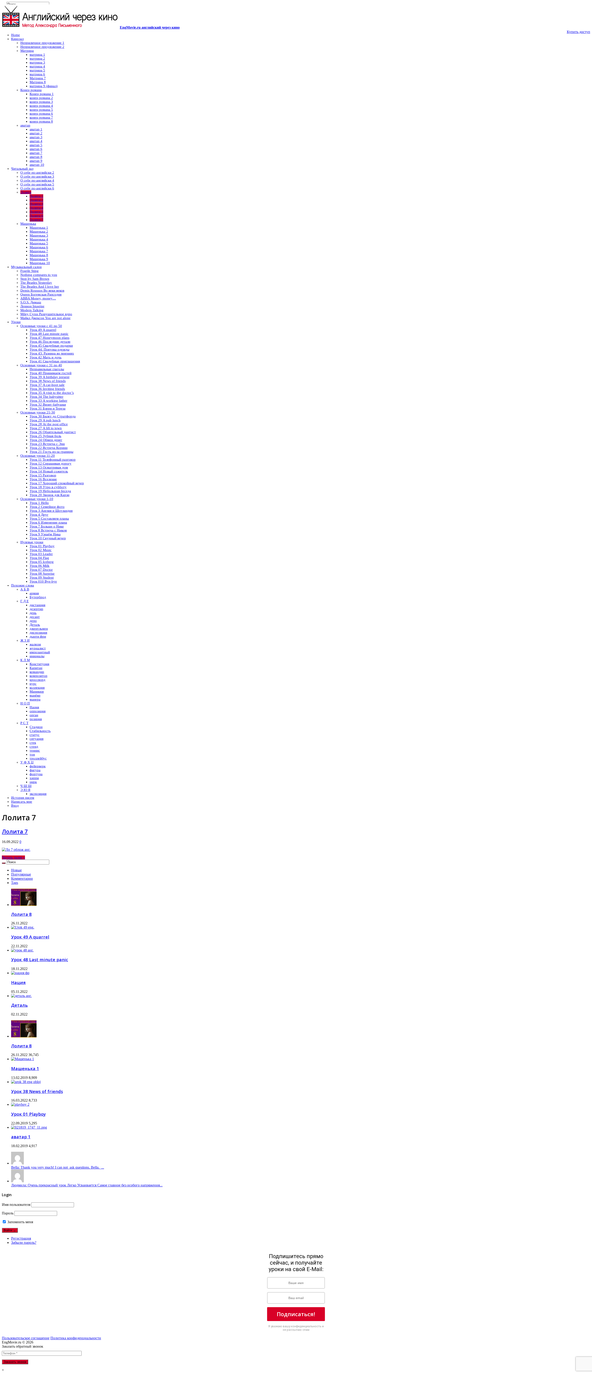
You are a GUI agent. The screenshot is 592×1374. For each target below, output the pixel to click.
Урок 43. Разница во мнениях (52, 353)
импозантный (40, 652)
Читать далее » (13, 857)
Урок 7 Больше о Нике (47, 526)
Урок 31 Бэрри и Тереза (47, 408)
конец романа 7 (41, 117)
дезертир (36, 609)
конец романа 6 (41, 113)
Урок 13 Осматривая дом (49, 467)
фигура (35, 770)
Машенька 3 (39, 235)
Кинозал (17, 39)
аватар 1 (36, 129)
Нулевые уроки (31, 542)
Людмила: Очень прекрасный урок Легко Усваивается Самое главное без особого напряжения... (87, 1185)
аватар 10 (37, 165)
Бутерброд (38, 597)
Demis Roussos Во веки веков (42, 290)
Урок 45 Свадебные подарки (51, 345)
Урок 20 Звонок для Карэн (49, 495)
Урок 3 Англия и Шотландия (51, 511)
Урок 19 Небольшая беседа (50, 491)
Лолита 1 (36, 196)
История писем (22, 798)
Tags (14, 883)
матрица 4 (37, 66)
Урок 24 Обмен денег (46, 440)
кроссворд (37, 680)
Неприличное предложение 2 (42, 47)
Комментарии (22, 878)
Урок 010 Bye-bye (43, 581)
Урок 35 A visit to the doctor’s (52, 393)
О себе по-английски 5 (37, 184)
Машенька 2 (39, 231)
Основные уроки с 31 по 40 (41, 365)
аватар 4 (36, 141)
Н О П (25, 703)
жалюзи (35, 644)
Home (15, 35)
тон (32, 754)
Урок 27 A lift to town (46, 428)
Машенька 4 (39, 239)
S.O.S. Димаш (30, 302)
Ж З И (25, 640)
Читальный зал (22, 168)
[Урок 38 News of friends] (26, 1082)
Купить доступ (578, 32)
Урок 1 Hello (39, 503)
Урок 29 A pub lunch (45, 420)
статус (35, 735)
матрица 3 (37, 62)
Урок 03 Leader (41, 554)
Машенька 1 (39, 227)
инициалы (37, 656)
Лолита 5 (36, 212)
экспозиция (38, 794)
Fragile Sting (29, 271)
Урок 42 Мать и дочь (46, 357)
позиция (36, 719)
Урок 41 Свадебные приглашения (55, 361)
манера (35, 699)
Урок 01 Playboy (42, 546)
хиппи (34, 778)
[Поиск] (4, 863)
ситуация (36, 739)
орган (34, 715)
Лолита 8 (21, 914)
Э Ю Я (25, 790)
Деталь (35, 625)
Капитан (36, 668)
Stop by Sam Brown (34, 279)
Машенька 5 (39, 243)
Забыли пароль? (23, 1242)
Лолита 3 (36, 204)
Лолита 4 (36, 208)
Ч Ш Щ (25, 786)
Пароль (7, 1213)
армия (34, 593)
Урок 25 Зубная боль (45, 436)
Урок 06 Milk (39, 566)
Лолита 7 (36, 220)
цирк (33, 782)
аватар (25, 125)
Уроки (16, 322)
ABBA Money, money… (38, 298)
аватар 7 (36, 153)
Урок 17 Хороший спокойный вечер (57, 483)
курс (33, 683)
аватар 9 (36, 161)
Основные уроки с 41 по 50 (41, 326)
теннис (35, 750)
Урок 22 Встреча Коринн (49, 448)
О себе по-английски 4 (37, 180)
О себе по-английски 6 (37, 188)
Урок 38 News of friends (48, 381)
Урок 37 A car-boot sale (47, 385)
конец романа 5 (41, 109)
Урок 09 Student (42, 577)
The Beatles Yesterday (36, 282)
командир (37, 672)
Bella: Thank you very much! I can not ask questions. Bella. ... (57, 1167)
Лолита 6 (36, 216)
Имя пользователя (16, 1205)
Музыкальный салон (26, 267)
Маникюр (37, 691)
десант (35, 617)
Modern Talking (31, 310)
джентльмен (39, 628)
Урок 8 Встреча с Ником (48, 530)
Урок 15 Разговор (43, 475)
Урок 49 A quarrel (43, 330)
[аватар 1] (29, 1127)
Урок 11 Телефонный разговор (53, 459)
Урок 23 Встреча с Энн (47, 444)
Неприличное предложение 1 (42, 43)
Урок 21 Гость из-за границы (51, 452)
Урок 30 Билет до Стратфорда (53, 416)
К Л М (25, 660)
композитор (38, 676)
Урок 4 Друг (39, 514)
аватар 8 (36, 157)
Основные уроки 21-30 (37, 412)
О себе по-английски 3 (37, 176)
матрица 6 (37, 74)
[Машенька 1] (22, 1059)
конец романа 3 (41, 102)
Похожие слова (22, 585)
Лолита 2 (36, 200)
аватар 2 (36, 133)
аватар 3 (36, 137)
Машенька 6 (39, 247)
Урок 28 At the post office (49, 424)
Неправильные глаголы (47, 369)
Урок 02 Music (41, 550)
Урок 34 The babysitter (46, 396)
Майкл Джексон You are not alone (45, 318)
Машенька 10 (40, 263)
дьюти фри (38, 636)
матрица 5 (37, 70)
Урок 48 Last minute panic (49, 334)
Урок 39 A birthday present (49, 377)
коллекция (37, 687)
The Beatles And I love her (39, 286)
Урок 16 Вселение (43, 479)
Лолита (25, 192)
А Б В (24, 589)
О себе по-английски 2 (37, 172)
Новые (16, 870)
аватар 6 (36, 149)
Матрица (27, 50)
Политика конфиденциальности (75, 1338)
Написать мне (21, 801)
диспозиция (38, 632)
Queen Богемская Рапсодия (41, 294)
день (33, 613)
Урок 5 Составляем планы (49, 518)
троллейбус (38, 758)
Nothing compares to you (38, 275)
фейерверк (38, 766)
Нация (34, 707)
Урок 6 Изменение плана (48, 522)
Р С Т (24, 723)
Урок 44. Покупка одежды (49, 349)
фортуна (36, 774)
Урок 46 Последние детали (50, 341)
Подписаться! (296, 1314)
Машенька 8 (39, 255)
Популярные (21, 874)
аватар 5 (36, 145)
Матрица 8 (38, 82)
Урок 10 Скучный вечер (48, 538)
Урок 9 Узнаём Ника (45, 534)
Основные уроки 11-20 (37, 455)
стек (33, 742)
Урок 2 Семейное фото (47, 507)
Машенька (28, 223)
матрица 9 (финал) (44, 86)
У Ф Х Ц (27, 762)
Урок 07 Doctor (41, 569)
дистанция (37, 605)
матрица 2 (37, 58)
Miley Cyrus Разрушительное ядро (46, 314)
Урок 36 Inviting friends (47, 389)
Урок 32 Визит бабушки (48, 404)
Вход (15, 805)
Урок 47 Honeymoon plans (49, 338)
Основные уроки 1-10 (36, 499)
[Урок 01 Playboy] (20, 1104)
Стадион (36, 727)
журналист (38, 648)
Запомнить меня (19, 1222)
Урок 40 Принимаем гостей (50, 373)
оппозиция (38, 711)
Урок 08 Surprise (42, 573)
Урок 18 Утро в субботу (48, 487)
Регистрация (21, 1238)
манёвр (35, 695)
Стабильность (40, 731)
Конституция (39, 664)
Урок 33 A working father (48, 400)
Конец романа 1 (42, 94)
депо (33, 621)
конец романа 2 (41, 98)
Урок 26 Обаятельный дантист (53, 432)
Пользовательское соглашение (25, 1338)
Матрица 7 (38, 78)
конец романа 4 (41, 106)
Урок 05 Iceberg (42, 562)
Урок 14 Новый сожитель (49, 471)
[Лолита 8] (24, 1036)
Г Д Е (24, 601)
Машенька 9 (39, 259)
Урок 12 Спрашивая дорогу (50, 463)
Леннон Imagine (32, 306)
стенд (34, 746)
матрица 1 (37, 54)
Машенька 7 (39, 251)
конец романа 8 (41, 121)
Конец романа (31, 90)
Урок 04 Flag (39, 558)
